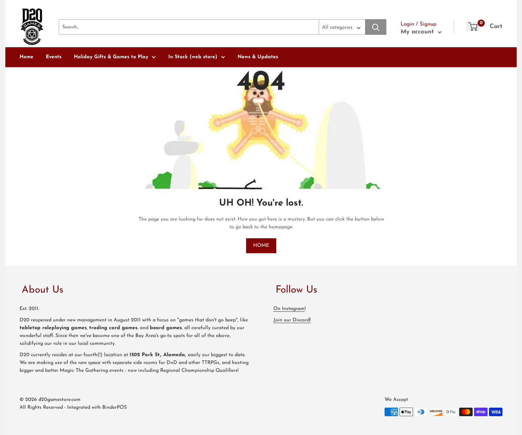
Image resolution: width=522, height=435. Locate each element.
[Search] (375, 27)
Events (53, 57)
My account (418, 32)
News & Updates (258, 57)
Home (26, 57)
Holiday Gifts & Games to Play (111, 57)
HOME (261, 245)
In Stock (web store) (192, 57)
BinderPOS (114, 407)
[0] (473, 26)
